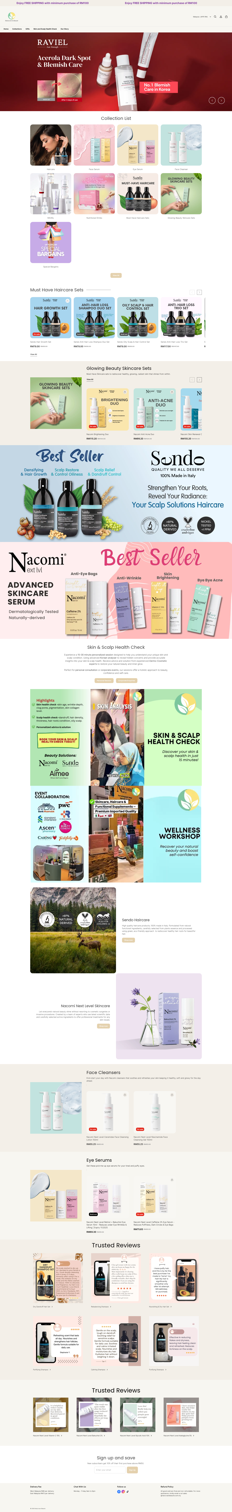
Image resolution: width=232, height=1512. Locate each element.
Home (6, 29)
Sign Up (132, 1470)
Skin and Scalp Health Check (45, 29)
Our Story (65, 29)
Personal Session (104, 680)
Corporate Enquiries (126, 680)
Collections (17, 29)
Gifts (28, 29)
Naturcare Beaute (40, 1508)
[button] (215, 16)
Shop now (128, 940)
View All (116, 275)
